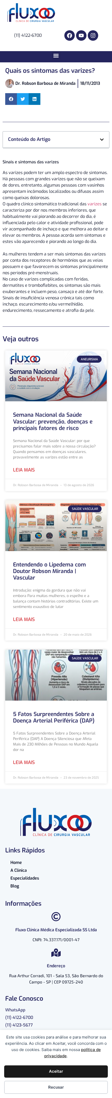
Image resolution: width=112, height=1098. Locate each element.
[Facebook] (69, 35)
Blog (14, 886)
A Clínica (18, 870)
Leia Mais (24, 470)
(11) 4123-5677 (19, 1025)
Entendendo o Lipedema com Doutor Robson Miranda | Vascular (49, 571)
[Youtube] (81, 35)
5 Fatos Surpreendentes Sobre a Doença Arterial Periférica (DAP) (54, 717)
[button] (56, 55)
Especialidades (24, 878)
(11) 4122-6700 (19, 1017)
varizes (95, 204)
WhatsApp (15, 1010)
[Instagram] (93, 35)
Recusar (56, 1087)
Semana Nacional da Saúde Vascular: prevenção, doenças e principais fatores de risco (52, 421)
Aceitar (56, 1071)
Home (16, 862)
